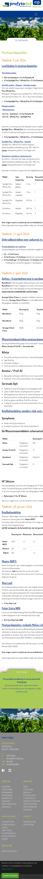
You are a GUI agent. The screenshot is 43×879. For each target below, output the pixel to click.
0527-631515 (11, 756)
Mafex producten (9, 804)
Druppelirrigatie (30, 807)
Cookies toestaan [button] (10, 876)
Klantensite (37, 6)
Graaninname (7, 792)
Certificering (7, 789)
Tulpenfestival (8, 822)
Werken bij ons (29, 822)
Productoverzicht (9, 851)
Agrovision (6, 807)
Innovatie (27, 781)
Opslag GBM (28, 789)
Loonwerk (6, 801)
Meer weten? (7, 869)
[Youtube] (10, 770)
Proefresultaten (30, 804)
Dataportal (27, 810)
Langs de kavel (9, 816)
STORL (25, 786)
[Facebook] (3, 770)
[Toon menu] (36, 14)
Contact (27, 816)
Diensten (6, 781)
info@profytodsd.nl (15, 758)
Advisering (6, 786)
